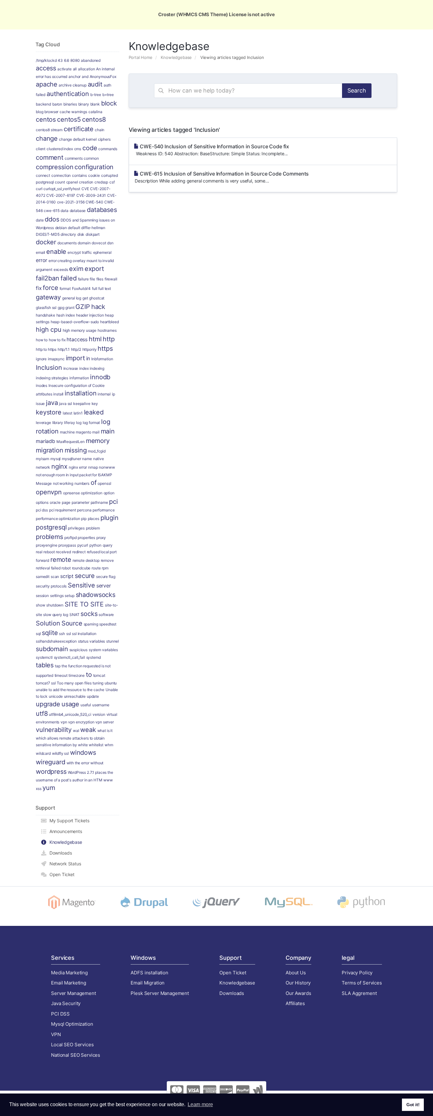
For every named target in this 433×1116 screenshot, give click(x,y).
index (83, 368)
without (96, 762)
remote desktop (86, 560)
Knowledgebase (176, 57)
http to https (46, 349)
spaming (91, 624)
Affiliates (295, 1003)
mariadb (45, 441)
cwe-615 (51, 210)
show (40, 605)
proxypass (67, 545)
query (108, 545)
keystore (48, 412)
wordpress (51, 771)
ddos (52, 219)
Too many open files (74, 683)
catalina (95, 111)
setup (69, 595)
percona (84, 510)
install (58, 394)
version (99, 714)
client (40, 148)
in (88, 358)
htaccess (77, 339)
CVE (85, 188)
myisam (42, 458)
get (85, 298)
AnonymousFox (103, 76)
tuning (98, 683)
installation (80, 393)
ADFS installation (149, 973)
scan (55, 576)
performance (103, 510)
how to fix (57, 339)
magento (83, 432)
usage (70, 704)
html (95, 339)
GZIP (82, 307)
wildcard (43, 753)
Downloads (59, 853)
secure (85, 576)
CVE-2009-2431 (91, 195)
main (108, 431)
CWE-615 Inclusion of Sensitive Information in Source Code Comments (221, 176)
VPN (56, 1034)
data (64, 210)
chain (99, 129)
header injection (90, 315)
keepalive (81, 403)
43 (60, 60)
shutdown (54, 605)
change (47, 138)
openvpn (49, 492)
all (75, 69)
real (39, 551)
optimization (91, 493)
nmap (93, 467)
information (79, 377)
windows (83, 752)
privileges (76, 528)
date (39, 220)
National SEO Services (75, 1055)
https (105, 348)
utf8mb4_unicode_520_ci (70, 714)
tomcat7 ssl (45, 683)
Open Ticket (60, 874)
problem (93, 528)
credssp (101, 182)
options (42, 502)
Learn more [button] (200, 1104)
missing (76, 450)
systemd (93, 657)
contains (79, 175)
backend (43, 104)
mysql (55, 458)
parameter (80, 502)
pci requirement (62, 510)
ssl (68, 633)
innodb (100, 377)
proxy (101, 537)
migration (49, 450)
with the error (78, 762)
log (78, 422)
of (94, 482)
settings (57, 595)
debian (61, 227)
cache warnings (73, 111)
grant (69, 307)
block (109, 103)
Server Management (73, 993)
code (89, 148)
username (100, 704)
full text (104, 288)
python (95, 545)
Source (71, 623)
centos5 (69, 119)
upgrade (48, 704)
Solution (48, 623)
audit (95, 84)
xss (39, 788)
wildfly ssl (60, 753)
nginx (59, 466)
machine (67, 432)
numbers (81, 483)
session (42, 595)
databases (102, 210)
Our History (298, 983)
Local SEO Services (72, 1045)
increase (70, 368)
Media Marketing (69, 973)
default (74, 227)
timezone (76, 675)
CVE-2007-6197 (60, 195)
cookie (94, 175)
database (78, 210)
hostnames (107, 330)
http (108, 339)
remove (107, 560)
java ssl (65, 403)
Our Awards (298, 993)
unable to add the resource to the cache (70, 689)
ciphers (104, 139)
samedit (42, 576)
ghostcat (96, 298)
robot (65, 568)
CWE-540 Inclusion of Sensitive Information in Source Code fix (211, 149)
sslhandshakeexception (56, 641)
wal (76, 730)
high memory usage (79, 330)
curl (39, 188)
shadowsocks (95, 595)
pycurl (82, 545)
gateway (48, 297)
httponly (89, 349)
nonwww (107, 467)
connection (61, 175)
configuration (93, 167)
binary (83, 104)
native (98, 458)
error (41, 260)
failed (69, 278)
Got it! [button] (413, 1104)
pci (113, 501)
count (60, 182)
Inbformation (102, 358)
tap (58, 666)
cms (77, 148)
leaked (94, 412)
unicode (56, 696)
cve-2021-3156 (71, 202)
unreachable (75, 696)
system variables (103, 649)
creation (86, 182)
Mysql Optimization (72, 1024)
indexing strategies (52, 377)
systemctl (44, 657)
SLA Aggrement (359, 993)
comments (74, 158)
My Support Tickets (68, 820)
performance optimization (58, 518)
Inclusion (49, 367)
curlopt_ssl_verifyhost (61, 188)
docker (46, 242)
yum (48, 788)
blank (95, 104)
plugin (109, 518)
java (52, 403)
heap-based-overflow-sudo (75, 321)
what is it (105, 730)
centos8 (94, 119)
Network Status (64, 863)
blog (39, 111)
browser (51, 111)
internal (104, 394)
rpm (105, 568)
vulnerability (54, 730)
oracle (55, 502)
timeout (61, 675)
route (96, 568)
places (93, 518)
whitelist (96, 744)
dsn (110, 243)
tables (45, 665)
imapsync (56, 358)
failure (83, 279)
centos (46, 119)
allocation (86, 69)
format (65, 288)
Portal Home (140, 57)
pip (84, 518)
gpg (61, 307)
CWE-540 (94, 202)
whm (109, 744)
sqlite (50, 633)
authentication (68, 94)
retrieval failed (48, 568)
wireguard (50, 762)
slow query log (55, 614)
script (67, 576)
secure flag (105, 576)
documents (67, 243)
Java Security (66, 1003)
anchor (74, 76)
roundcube (81, 568)
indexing (97, 368)
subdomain (52, 649)
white (82, 744)
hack (98, 307)
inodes (41, 385)
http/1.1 (64, 349)
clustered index (60, 148)
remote (60, 559)
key (95, 403)
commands (107, 148)
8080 (75, 60)
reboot (49, 551)
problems (49, 537)
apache (46, 84)
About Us (296, 973)
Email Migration (148, 983)
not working (63, 483)
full (94, 288)
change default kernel (78, 139)
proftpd (70, 537)
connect (43, 175)
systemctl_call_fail (69, 657)
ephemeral (102, 252)
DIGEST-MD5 (48, 234)
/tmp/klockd (46, 60)
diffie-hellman (93, 227)
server (103, 585)
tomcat (99, 675)
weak (88, 730)
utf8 (42, 713)
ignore (41, 358)
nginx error (78, 467)
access (46, 68)
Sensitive (81, 585)
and (85, 76)
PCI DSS (60, 1014)
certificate (79, 129)
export (94, 269)
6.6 (66, 60)
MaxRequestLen (70, 441)
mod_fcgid (97, 451)
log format (91, 422)
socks (89, 614)
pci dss (42, 510)
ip (113, 394)
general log (71, 298)
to (89, 674)
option (109, 493)
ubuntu (111, 683)
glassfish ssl (46, 307)
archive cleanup (73, 85)
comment (49, 157)
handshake (45, 315)
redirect (79, 551)
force (50, 288)
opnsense (71, 493)
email (40, 252)
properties (86, 537)
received (63, 551)
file (92, 279)
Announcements (64, 831)
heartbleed (109, 321)
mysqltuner (71, 458)
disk (80, 234)
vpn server (104, 722)
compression (54, 167)
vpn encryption (81, 722)
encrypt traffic (80, 252)
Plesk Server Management (160, 993)
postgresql (51, 527)
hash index (65, 315)
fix (39, 288)
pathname (99, 502)
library (57, 422)
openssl (104, 483)
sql (38, 633)
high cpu (48, 329)
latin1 (78, 413)
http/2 (76, 349)
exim (76, 269)
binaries (70, 104)
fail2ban (47, 278)
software (106, 614)
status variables (91, 641)
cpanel (72, 182)
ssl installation (84, 633)
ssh (62, 633)
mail (95, 432)
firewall (111, 279)
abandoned (90, 60)
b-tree (95, 94)
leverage (43, 422)
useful (86, 704)
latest (67, 413)
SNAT (74, 614)
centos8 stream (49, 129)
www (108, 780)
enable (56, 251)
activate (64, 69)
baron (57, 104)
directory (68, 234)
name (87, 458)
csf (112, 182)
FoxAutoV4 (81, 288)
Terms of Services (362, 983)
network (43, 467)
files (99, 279)
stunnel (112, 641)
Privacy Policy (357, 973)
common (91, 158)
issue (40, 403)
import (75, 358)
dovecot (99, 243)
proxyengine (46, 545)
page (66, 502)
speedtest (107, 624)
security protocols (51, 586)
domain (84, 243)
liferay (69, 422)
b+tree (108, 94)
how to (42, 339)
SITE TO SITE (84, 604)
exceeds (61, 269)
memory (98, 441)
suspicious (78, 649)
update (93, 696)
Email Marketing (68, 983)
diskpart (93, 234)
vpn (64, 722)
